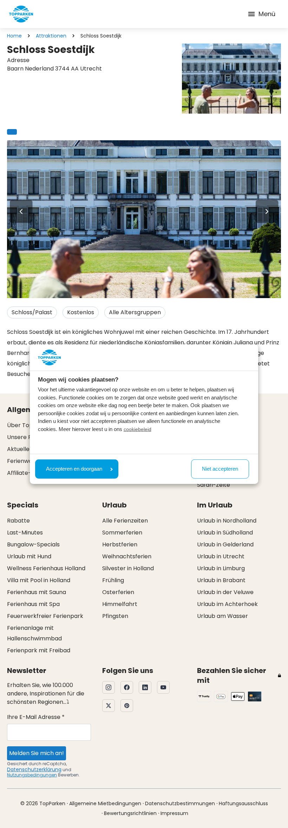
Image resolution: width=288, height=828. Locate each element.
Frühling (113, 580)
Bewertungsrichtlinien (130, 813)
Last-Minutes (25, 533)
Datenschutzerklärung (34, 769)
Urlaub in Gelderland (225, 544)
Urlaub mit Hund (29, 556)
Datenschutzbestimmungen (180, 803)
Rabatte (18, 521)
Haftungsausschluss (243, 803)
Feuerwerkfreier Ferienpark (45, 616)
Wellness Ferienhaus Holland (46, 568)
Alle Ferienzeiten (125, 521)
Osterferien (118, 592)
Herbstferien (119, 544)
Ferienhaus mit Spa (33, 604)
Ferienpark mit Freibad (38, 650)
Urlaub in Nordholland (226, 521)
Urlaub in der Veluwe (225, 592)
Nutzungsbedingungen (32, 775)
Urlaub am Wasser (222, 616)
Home (14, 35)
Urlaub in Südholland (225, 533)
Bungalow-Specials (33, 544)
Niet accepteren (220, 469)
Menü (266, 13)
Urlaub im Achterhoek (227, 604)
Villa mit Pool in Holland (38, 580)
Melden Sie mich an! (36, 753)
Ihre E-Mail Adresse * (36, 717)
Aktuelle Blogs (26, 449)
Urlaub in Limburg (221, 568)
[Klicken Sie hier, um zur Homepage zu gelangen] (21, 14)
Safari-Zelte (213, 485)
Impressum (174, 813)
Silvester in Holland (128, 568)
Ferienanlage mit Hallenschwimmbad (34, 633)
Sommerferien (122, 533)
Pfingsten (115, 616)
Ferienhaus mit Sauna (36, 592)
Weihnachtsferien (126, 556)
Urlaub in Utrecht (220, 556)
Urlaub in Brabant (221, 580)
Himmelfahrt (119, 604)
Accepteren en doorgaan (74, 469)
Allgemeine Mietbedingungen (105, 803)
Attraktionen (51, 35)
